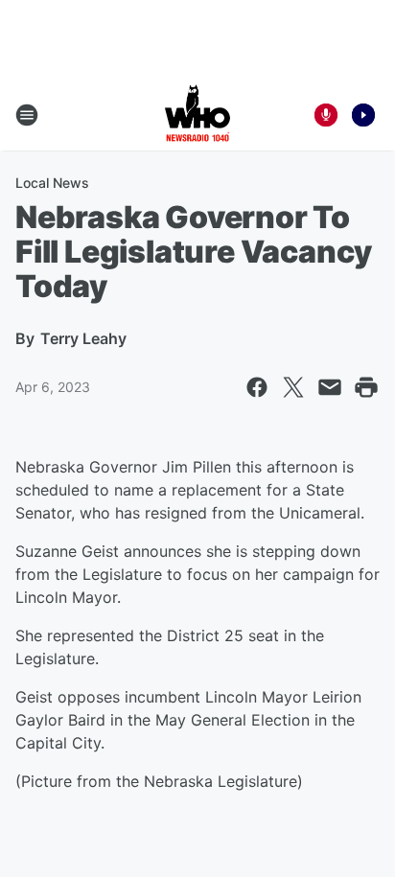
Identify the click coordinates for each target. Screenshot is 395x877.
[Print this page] (366, 387)
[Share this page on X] (293, 387)
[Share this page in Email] (329, 387)
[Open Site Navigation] (26, 115)
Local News (52, 182)
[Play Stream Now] (363, 115)
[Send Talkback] (325, 115)
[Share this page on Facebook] (257, 387)
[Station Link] (197, 115)
